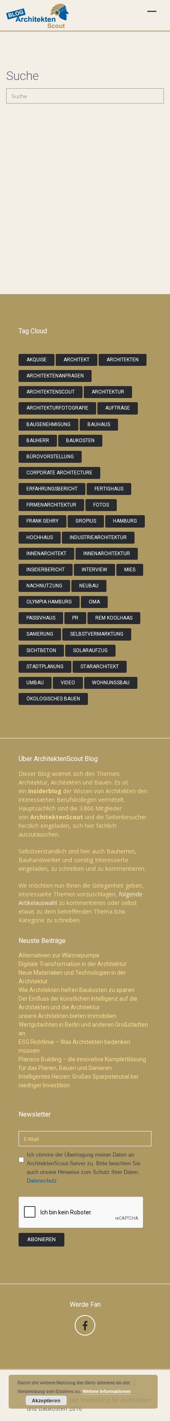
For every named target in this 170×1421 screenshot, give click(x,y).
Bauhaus (98, 424)
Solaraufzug (90, 650)
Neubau (89, 586)
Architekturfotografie (57, 408)
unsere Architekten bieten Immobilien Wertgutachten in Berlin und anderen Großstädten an (83, 1025)
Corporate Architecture (59, 473)
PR (75, 618)
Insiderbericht (45, 570)
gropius (86, 521)
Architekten (122, 360)
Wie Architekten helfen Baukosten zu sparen (77, 990)
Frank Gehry (42, 521)
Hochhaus (39, 537)
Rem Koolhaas (113, 618)
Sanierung (39, 634)
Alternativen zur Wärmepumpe (59, 955)
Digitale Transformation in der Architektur (73, 964)
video (68, 683)
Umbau (35, 683)
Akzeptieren (46, 1400)
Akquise (36, 360)
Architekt (77, 360)
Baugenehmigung (48, 424)
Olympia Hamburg (49, 602)
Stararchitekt (99, 666)
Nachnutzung (44, 586)
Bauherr (37, 440)
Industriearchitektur (98, 537)
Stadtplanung (45, 666)
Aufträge (117, 408)
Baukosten (80, 440)
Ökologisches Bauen (53, 699)
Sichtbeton (41, 650)
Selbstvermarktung (96, 634)
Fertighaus (108, 489)
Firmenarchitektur (51, 505)
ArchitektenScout (50, 392)
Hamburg (125, 521)
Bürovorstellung (50, 457)
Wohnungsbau (111, 683)
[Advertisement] (85, 213)
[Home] (37, 16)
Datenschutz (42, 1181)
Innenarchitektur (106, 553)
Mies (129, 570)
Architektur (108, 392)
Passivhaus (40, 618)
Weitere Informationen (107, 1391)
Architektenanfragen (55, 376)
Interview (94, 570)
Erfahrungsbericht (52, 489)
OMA (94, 602)
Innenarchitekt (46, 553)
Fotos (101, 505)
